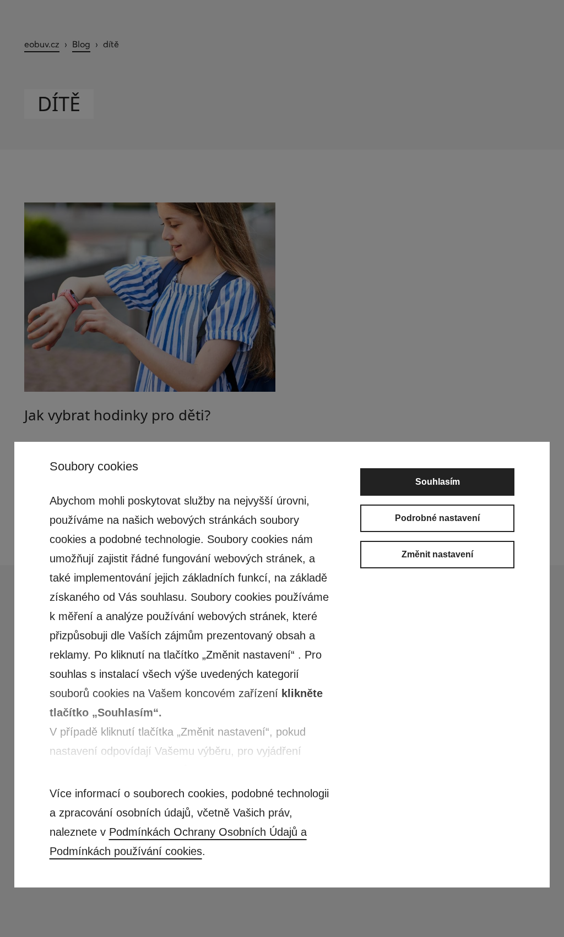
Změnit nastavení (437, 554)
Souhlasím (437, 481)
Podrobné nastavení (437, 518)
